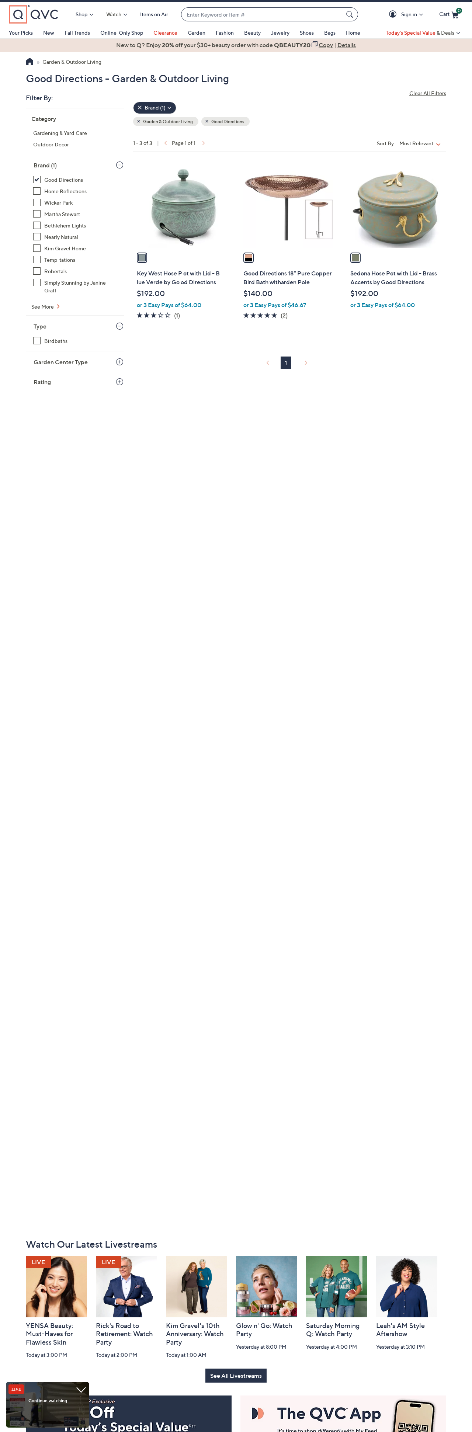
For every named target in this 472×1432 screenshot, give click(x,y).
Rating (42, 382)
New (48, 32)
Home (353, 32)
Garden (196, 32)
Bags (330, 32)
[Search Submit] (351, 14)
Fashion (225, 32)
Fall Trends (77, 32)
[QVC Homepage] (29, 62)
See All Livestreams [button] (236, 1375)
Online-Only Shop (121, 32)
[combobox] (262, 14)
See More (43, 306)
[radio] (142, 257)
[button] (394, 14)
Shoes (307, 32)
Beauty (252, 32)
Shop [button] (81, 14)
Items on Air (154, 14)
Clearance (165, 32)
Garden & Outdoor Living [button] (167, 121)
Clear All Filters (427, 93)
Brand (45, 165)
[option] (236, 45)
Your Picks (21, 32)
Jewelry (280, 32)
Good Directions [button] (227, 121)
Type (40, 326)
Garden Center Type (61, 362)
